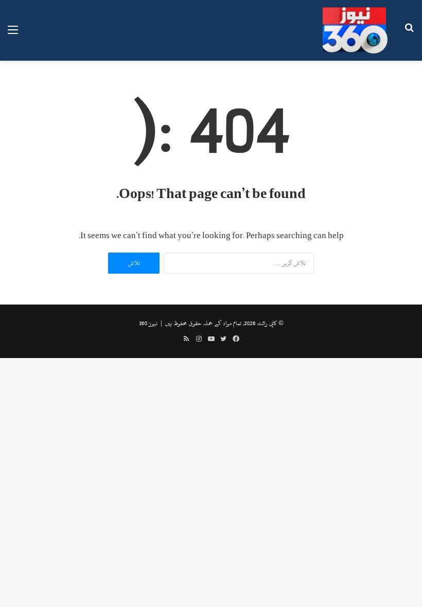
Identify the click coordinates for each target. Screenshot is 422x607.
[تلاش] (409, 34)
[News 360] (355, 30)
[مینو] (13, 34)
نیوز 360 (148, 323)
